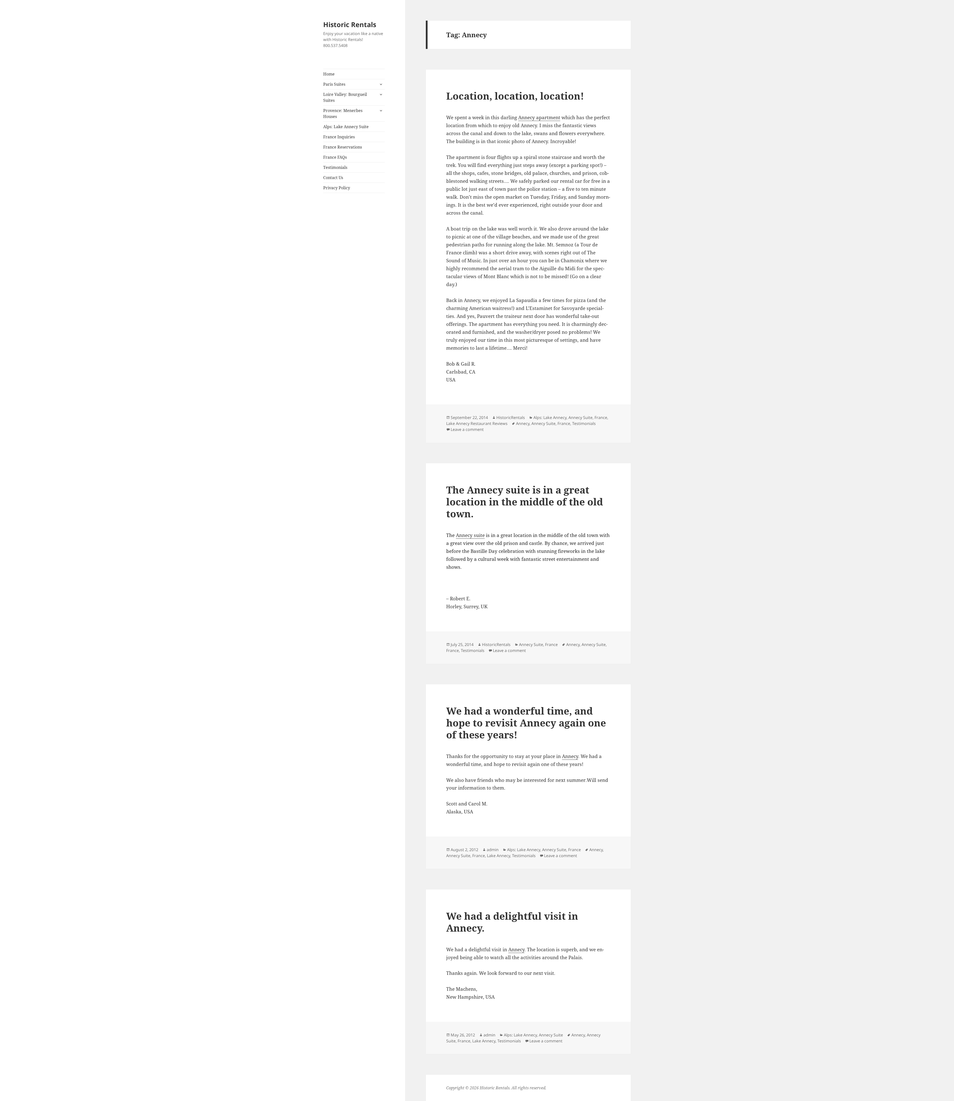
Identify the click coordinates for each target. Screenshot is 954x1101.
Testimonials (335, 167)
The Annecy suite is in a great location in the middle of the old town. (524, 501)
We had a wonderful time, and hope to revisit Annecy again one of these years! (526, 722)
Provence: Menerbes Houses (342, 113)
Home (329, 74)
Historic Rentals (349, 24)
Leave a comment (467, 429)
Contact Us (333, 177)
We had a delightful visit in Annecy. (512, 921)
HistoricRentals (510, 417)
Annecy (522, 423)
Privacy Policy (336, 187)
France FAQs (335, 157)
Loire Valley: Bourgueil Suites (345, 97)
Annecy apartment (539, 117)
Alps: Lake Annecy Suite (346, 126)
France (601, 417)
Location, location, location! (515, 95)
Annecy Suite (580, 417)
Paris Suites (334, 84)
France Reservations (342, 147)
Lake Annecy (498, 855)
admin (493, 849)
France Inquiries (339, 137)
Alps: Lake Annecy (549, 417)
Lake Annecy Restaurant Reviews (477, 423)
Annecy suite (470, 535)
